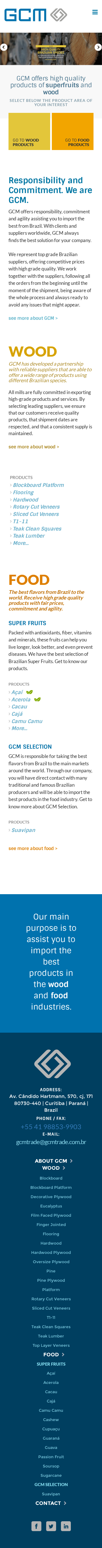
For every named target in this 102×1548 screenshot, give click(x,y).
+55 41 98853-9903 (51, 1126)
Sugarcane (51, 1475)
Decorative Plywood (51, 1196)
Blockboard (51, 1178)
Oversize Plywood (51, 1261)
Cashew (51, 1419)
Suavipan (51, 1493)
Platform (51, 1289)
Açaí (51, 1373)
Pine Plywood (51, 1280)
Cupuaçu (51, 1428)
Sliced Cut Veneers (36, 514)
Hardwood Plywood (51, 1252)
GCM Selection (30, 746)
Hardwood (25, 499)
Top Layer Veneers (51, 1345)
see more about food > (33, 848)
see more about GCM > (33, 318)
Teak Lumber (28, 536)
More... (21, 543)
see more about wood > (33, 447)
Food (51, 1355)
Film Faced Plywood (51, 1215)
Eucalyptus (51, 1206)
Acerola (51, 1382)
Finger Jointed (51, 1224)
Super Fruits (27, 623)
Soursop (51, 1466)
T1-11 (20, 521)
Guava (51, 1447)
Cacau (51, 1391)
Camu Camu (51, 1410)
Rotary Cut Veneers (36, 507)
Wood (51, 1168)
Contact (48, 1503)
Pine (51, 1271)
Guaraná (51, 1438)
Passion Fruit (51, 1456)
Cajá (51, 1401)
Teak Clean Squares (37, 528)
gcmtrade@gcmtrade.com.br (51, 1142)
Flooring (23, 492)
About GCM (51, 1161)
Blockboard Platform (38, 485)
